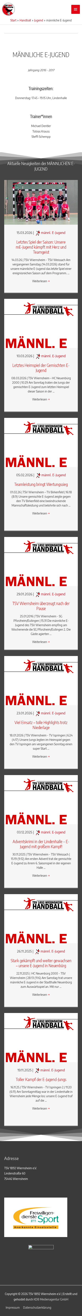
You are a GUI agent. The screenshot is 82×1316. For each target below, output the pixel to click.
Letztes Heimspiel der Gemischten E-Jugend (41, 367)
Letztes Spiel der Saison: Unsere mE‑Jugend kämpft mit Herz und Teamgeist (41, 247)
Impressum (13, 1307)
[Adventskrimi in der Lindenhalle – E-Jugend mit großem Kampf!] (41, 799)
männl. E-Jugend (53, 233)
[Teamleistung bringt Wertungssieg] (41, 442)
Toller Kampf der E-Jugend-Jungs (41, 1079)
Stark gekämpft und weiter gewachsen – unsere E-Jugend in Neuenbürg (41, 963)
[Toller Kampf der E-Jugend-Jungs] (41, 1037)
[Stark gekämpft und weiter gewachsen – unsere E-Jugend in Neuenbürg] (41, 918)
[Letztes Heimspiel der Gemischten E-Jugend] (41, 323)
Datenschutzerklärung (37, 1307)
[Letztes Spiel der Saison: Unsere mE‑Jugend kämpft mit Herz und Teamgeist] (41, 202)
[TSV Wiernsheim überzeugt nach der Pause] (41, 561)
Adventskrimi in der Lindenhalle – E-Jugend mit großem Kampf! (41, 844)
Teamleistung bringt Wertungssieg (41, 484)
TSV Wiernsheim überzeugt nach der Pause (41, 606)
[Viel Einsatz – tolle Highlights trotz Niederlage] (41, 680)
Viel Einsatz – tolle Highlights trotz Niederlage (41, 725)
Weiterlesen (41, 281)
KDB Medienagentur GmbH (51, 1299)
